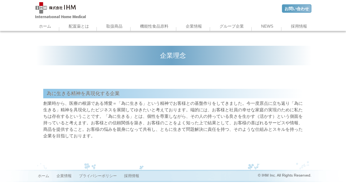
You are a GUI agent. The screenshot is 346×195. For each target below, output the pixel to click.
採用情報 (299, 26)
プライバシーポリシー (98, 176)
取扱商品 (114, 26)
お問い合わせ (297, 8)
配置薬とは (79, 26)
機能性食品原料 (154, 26)
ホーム (45, 26)
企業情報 (194, 26)
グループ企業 (231, 26)
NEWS (267, 26)
